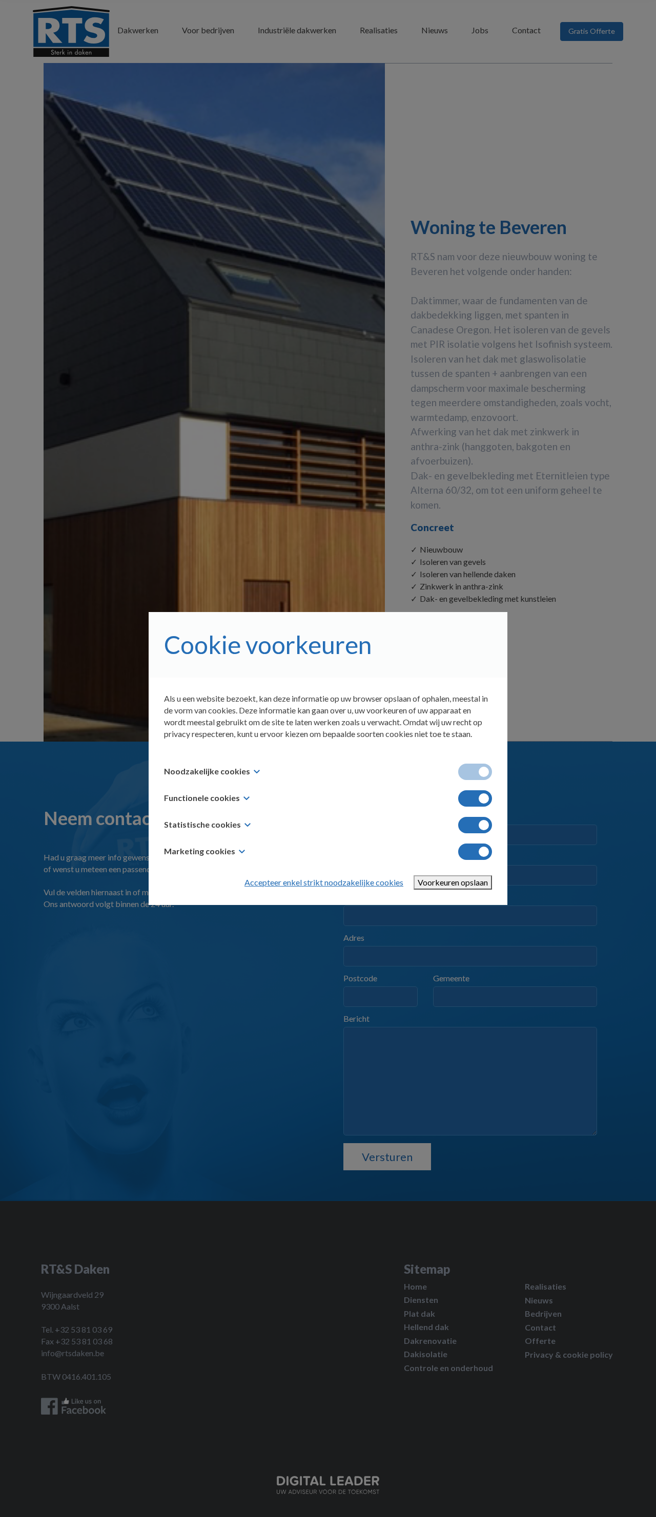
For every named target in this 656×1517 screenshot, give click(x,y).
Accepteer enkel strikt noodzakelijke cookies (323, 882)
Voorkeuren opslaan (453, 882)
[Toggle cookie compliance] (475, 798)
